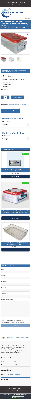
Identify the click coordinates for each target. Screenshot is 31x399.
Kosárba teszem (17, 97)
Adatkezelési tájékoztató (18, 396)
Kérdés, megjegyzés (7, 299)
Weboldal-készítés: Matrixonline (15, 390)
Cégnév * (3, 275)
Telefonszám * (5, 293)
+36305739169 (21, 2)
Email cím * (4, 287)
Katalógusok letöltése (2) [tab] (11, 111)
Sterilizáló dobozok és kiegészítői (16, 104)
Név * (2, 269)
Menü (28, 18)
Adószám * (4, 281)
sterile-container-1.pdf (11, 119)
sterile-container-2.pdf (12, 133)
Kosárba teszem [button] (15, 176)
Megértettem (15, 397)
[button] (28, 34)
